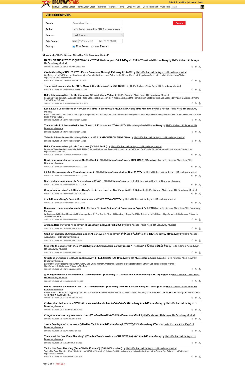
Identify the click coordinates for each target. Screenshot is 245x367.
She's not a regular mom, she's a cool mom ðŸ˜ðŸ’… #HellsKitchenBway (85, 181)
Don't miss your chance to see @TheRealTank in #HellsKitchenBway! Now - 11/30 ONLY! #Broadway (101, 160)
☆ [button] (192, 67)
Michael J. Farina (113, 7)
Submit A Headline (177, 2)
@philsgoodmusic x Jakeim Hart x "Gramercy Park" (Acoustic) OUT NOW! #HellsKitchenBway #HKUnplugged (106, 274)
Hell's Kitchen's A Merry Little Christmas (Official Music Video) (79, 95)
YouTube (55, 67)
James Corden (65, 7)
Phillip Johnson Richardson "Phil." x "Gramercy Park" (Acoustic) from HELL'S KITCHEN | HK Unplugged (103, 286)
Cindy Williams (130, 7)
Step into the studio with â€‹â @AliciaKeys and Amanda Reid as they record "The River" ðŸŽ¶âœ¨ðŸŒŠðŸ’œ (106, 245)
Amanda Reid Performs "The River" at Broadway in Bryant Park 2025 (83, 224)
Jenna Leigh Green (83, 7)
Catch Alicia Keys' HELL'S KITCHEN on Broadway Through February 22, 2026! (88, 72)
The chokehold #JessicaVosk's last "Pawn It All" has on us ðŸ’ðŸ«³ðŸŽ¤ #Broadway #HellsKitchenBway (103, 125)
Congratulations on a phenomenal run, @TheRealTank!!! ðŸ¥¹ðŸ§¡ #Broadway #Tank (92, 315)
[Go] (202, 7)
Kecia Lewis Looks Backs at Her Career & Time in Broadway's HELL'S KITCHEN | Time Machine (98, 108)
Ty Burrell (98, 7)
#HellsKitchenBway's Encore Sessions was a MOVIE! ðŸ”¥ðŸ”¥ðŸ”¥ (82, 199)
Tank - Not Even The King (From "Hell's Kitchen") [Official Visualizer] (83, 348)
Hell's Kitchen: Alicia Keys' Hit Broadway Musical (161, 72)
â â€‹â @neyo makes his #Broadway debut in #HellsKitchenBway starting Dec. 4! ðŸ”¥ (93, 172)
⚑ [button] (196, 67)
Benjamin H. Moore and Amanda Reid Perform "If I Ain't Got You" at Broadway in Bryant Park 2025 (99, 208)
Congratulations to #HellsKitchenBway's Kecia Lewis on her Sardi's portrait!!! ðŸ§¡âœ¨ (93, 190)
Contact (192, 2)
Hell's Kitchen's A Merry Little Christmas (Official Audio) (75, 146)
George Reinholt (146, 7)
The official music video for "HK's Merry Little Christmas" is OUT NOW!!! (85, 86)
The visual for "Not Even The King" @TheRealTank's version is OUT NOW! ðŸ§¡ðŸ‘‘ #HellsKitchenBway (102, 336)
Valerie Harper (163, 7)
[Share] (199, 66)
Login (200, 2)
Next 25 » (60, 363)
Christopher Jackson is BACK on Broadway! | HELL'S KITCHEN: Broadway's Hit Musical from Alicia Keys (103, 258)
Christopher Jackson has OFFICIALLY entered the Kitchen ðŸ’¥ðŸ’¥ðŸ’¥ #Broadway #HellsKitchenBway (103, 303)
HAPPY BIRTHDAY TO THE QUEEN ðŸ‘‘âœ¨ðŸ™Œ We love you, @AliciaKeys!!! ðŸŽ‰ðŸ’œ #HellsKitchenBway (106, 60)
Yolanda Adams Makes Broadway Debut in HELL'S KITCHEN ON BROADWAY (87, 137)
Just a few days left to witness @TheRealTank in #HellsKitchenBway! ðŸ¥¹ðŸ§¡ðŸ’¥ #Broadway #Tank (102, 324)
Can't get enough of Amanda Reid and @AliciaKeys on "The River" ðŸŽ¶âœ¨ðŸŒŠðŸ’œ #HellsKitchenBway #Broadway (112, 233)
